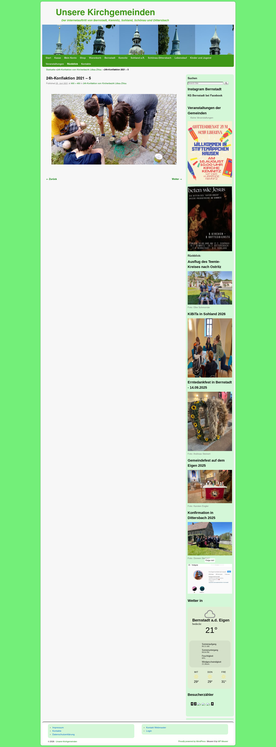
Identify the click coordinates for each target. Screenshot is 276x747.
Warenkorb (95, 57)
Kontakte (86, 63)
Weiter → (177, 179)
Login (149, 731)
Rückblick (72, 63)
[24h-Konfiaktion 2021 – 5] (114, 129)
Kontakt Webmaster (156, 727)
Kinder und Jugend (200, 57)
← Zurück (51, 179)
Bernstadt (109, 57)
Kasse (57, 57)
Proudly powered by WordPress (192, 741)
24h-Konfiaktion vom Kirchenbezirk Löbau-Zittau (79, 69)
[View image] (210, 152)
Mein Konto (70, 57)
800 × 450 (75, 83)
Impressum (58, 727)
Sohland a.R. (138, 57)
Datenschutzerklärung (63, 734)
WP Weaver (223, 741)
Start (48, 57)
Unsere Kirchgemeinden (105, 11)
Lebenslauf (181, 57)
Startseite (50, 69)
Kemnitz (123, 57)
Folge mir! (210, 560)
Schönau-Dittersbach (159, 57)
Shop (83, 57)
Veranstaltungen (55, 63)
